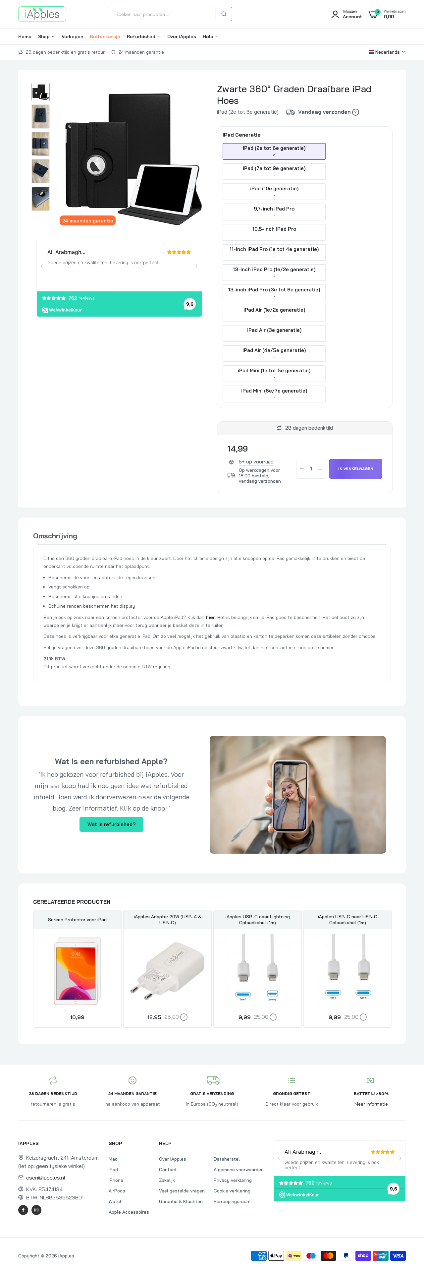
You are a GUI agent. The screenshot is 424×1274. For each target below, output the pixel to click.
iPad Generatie (242, 135)
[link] (109, 945)
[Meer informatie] (183, 1016)
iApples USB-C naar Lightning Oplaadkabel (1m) (258, 920)
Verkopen (72, 36)
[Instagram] (36, 1210)
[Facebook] (23, 1210)
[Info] (355, 112)
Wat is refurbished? (111, 824)
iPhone (116, 1180)
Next (391, 969)
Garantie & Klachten (181, 1201)
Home (24, 36)
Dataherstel (227, 1159)
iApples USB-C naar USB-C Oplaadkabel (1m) (347, 920)
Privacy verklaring (233, 1180)
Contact (168, 1170)
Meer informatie (371, 1104)
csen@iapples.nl (45, 1177)
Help (209, 36)
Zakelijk (167, 1180)
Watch (116, 1201)
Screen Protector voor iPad (77, 920)
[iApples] (42, 14)
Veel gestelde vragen (182, 1191)
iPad (113, 1170)
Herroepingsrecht (232, 1201)
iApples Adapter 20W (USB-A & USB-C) (167, 920)
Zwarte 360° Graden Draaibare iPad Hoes (294, 94)
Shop (44, 36)
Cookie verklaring (232, 1191)
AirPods (117, 1191)
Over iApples (181, 36)
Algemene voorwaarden (239, 1170)
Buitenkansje (105, 36)
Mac (113, 1159)
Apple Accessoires (129, 1212)
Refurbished (142, 36)
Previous (33, 969)
